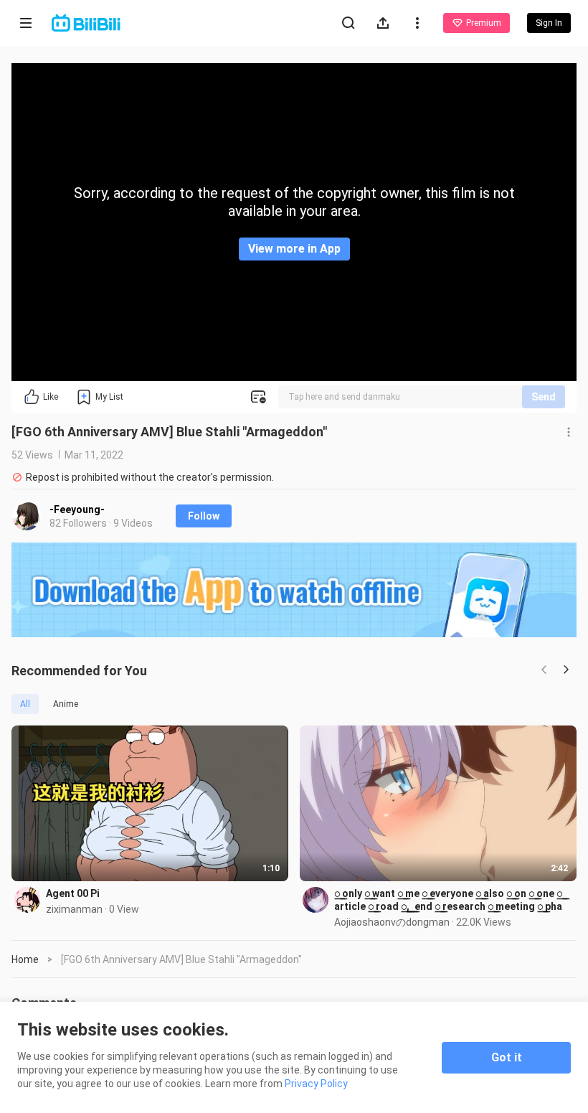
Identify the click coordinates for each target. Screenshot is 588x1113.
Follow (203, 516)
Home (25, 959)
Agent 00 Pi (73, 893)
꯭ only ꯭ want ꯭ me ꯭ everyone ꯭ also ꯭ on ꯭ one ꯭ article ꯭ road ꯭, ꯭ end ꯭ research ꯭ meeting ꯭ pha (448, 900)
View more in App (294, 248)
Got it (506, 1057)
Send (543, 397)
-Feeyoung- (77, 509)
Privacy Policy (316, 1083)
